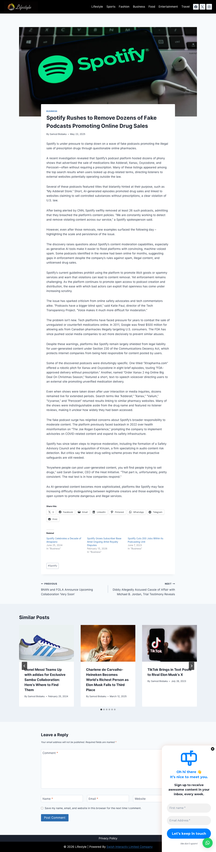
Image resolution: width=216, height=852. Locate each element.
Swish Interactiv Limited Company (129, 846)
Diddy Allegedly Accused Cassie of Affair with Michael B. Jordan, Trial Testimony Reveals (144, 589)
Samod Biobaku (58, 134)
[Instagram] (209, 7)
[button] (207, 843)
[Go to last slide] (24, 666)
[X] (202, 7)
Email (93, 798)
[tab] (101, 709)
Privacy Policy (108, 838)
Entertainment (168, 6)
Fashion (124, 6)
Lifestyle (97, 6)
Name (48, 798)
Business (139, 6)
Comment (50, 753)
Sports (110, 6)
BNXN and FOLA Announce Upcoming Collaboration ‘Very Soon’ (67, 589)
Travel (185, 6)
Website (140, 798)
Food (151, 6)
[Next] (191, 666)
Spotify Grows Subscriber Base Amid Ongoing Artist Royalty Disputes (104, 542)
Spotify (52, 565)
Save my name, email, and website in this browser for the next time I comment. (93, 808)
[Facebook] (196, 7)
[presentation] (46, 643)
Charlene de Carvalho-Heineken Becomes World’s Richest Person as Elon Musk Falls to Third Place (107, 680)
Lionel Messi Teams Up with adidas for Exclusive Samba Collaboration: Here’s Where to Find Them (44, 680)
